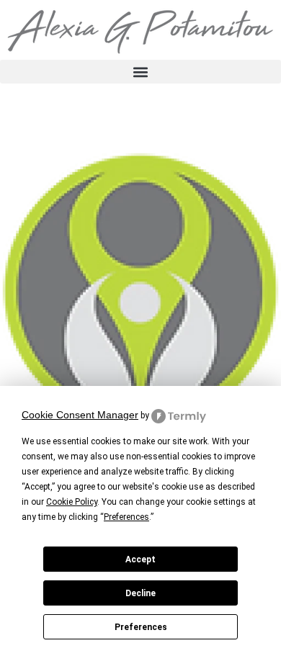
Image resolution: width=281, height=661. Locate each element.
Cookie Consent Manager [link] (80, 415)
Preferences (141, 627)
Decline (140, 593)
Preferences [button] (126, 517)
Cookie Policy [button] (71, 502)
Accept (140, 559)
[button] (140, 72)
